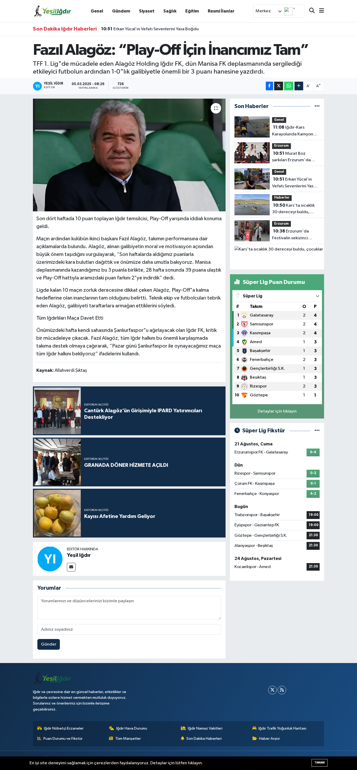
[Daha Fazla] (299, 86)
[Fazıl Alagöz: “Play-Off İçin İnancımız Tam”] (129, 155)
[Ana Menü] (319, 11)
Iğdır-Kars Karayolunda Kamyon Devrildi (292, 131)
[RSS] (282, 690)
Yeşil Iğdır (79, 555)
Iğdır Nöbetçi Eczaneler (64, 728)
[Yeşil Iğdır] (49, 559)
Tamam (319, 762)
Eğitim (192, 11)
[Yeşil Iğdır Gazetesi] (52, 11)
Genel (97, 11)
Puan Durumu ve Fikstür (63, 739)
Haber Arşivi (269, 739)
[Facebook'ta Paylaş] (269, 86)
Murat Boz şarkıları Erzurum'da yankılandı (291, 157)
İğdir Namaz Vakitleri (205, 728)
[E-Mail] (71, 567)
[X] (272, 690)
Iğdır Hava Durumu (131, 728)
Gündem (121, 11)
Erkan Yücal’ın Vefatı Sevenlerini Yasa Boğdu (150, 29)
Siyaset (146, 11)
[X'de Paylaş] (278, 86)
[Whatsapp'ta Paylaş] (288, 86)
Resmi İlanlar (221, 11)
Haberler (282, 197)
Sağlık (169, 11)
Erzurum (281, 145)
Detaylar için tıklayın (277, 411)
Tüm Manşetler (128, 739)
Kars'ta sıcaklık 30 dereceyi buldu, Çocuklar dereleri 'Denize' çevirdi (293, 209)
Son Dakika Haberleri (204, 739)
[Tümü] (317, 106)
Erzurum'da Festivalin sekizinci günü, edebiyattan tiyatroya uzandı (290, 235)
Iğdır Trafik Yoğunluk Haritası (282, 728)
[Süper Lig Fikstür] (317, 430)
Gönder (48, 644)
